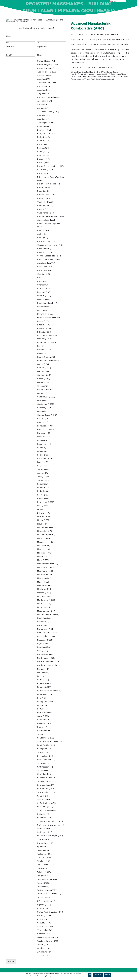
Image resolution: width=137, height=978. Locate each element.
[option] (51, 61)
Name (9, 36)
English (114, 1)
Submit (11, 962)
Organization (43, 46)
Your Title (10, 46)
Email (9, 55)
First (7, 42)
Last (38, 42)
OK (90, 974)
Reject (107, 974)
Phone (39, 55)
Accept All (98, 974)
